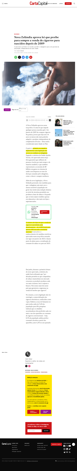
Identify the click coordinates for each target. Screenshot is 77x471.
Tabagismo (44, 372)
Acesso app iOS (41, 447)
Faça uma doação (45, 412)
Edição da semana (51, 3)
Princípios (14, 445)
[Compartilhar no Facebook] (23, 57)
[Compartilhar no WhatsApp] (15, 57)
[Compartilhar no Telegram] (26, 57)
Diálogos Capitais (16, 451)
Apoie (7, 109)
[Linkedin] (67, 449)
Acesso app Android (42, 445)
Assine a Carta (56, 444)
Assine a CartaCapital (33, 412)
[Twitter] (67, 446)
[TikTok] (69, 449)
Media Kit (27, 445)
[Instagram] (64, 449)
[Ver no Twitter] (26, 366)
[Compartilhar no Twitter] (19, 57)
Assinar (46, 430)
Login (61, 3)
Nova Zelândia (35, 372)
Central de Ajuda (41, 449)
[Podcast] (67, 452)
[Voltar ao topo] (73, 444)
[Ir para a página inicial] (38, 3)
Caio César (20, 50)
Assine (68, 3)
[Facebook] (64, 446)
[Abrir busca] (74, 3)
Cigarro (27, 372)
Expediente (15, 449)
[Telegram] (64, 452)
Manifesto (14, 447)
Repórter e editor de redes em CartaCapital (35, 361)
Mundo (16, 34)
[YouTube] (69, 446)
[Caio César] (27, 354)
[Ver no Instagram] (29, 366)
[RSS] (69, 452)
